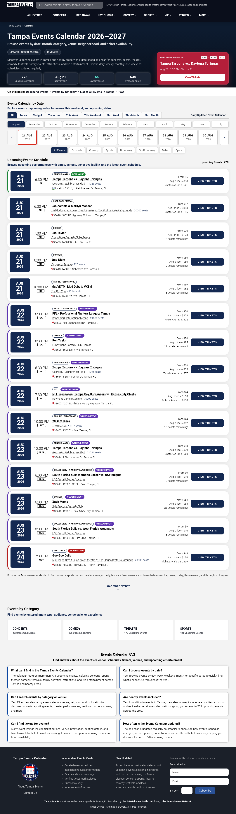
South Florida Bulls (64, 475)
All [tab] (12, 115)
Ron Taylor (58, 233)
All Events (34, 15)
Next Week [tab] (113, 115)
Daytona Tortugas (90, 179)
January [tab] (109, 124)
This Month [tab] (132, 115)
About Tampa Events (30, 786)
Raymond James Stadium (67, 398)
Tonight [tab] (37, 115)
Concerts (59, 15)
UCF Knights (113, 475)
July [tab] (220, 124)
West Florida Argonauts (98, 528)
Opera (179, 150)
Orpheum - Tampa (61, 264)
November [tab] (71, 124)
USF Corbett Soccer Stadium (68, 479)
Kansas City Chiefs (123, 394)
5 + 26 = (174, 790)
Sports (149, 15)
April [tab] (164, 124)
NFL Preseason (62, 394)
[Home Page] (19, 5)
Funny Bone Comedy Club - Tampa (71, 237)
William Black (61, 421)
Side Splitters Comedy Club (67, 506)
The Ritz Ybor (59, 291)
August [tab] (16, 124)
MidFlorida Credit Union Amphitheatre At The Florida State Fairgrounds (91, 210)
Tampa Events (14, 25)
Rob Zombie (59, 206)
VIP (167, 15)
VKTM (61, 286)
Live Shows (105, 15)
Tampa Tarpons (62, 179)
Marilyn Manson (81, 206)
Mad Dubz (73, 286)
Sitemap (110, 806)
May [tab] (183, 124)
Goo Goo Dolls (61, 555)
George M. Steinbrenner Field (68, 183)
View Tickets (192, 77)
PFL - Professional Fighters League (75, 313)
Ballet (165, 150)
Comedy (128, 15)
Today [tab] (23, 115)
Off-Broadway (147, 150)
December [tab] (90, 124)
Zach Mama (60, 502)
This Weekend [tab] (92, 115)
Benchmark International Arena (70, 318)
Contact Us (30, 792)
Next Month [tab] (152, 115)
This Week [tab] (72, 115)
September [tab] (34, 124)
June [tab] (201, 124)
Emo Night (58, 260)
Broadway (83, 15)
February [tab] (127, 124)
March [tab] (146, 124)
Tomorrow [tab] (54, 115)
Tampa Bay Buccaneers (90, 394)
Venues (184, 15)
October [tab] (53, 124)
